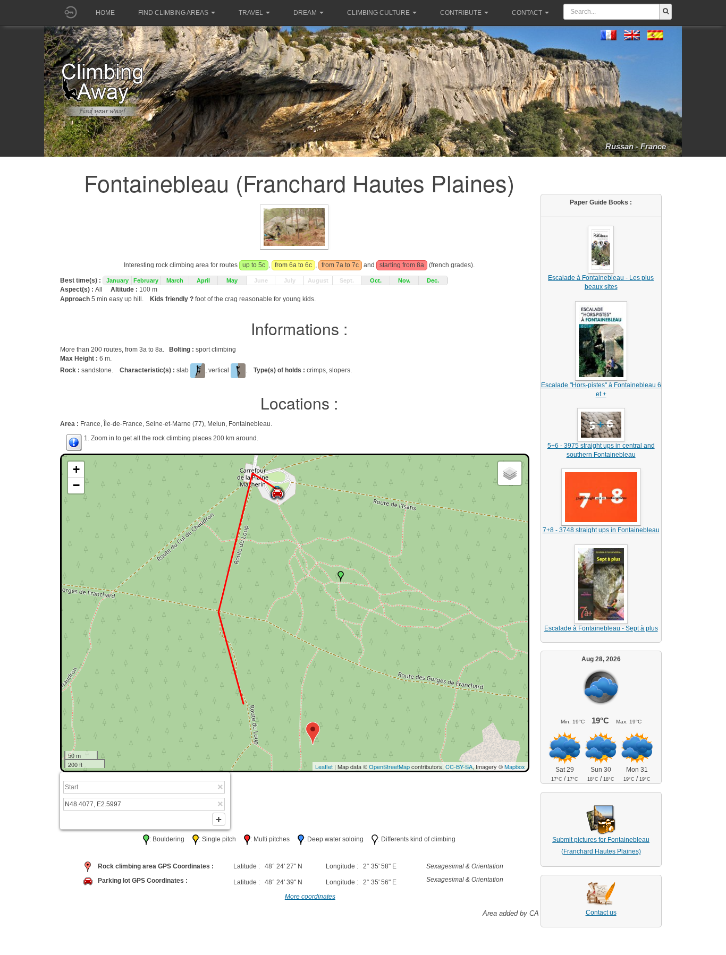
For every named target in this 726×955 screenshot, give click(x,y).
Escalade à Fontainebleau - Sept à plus (601, 628)
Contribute (461, 12)
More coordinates (310, 896)
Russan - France (635, 146)
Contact (527, 12)
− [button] (76, 485)
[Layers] (509, 473)
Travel (251, 12)
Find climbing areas (173, 12)
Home (105, 12)
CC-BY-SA (458, 766)
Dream (305, 12)
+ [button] (76, 469)
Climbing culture (378, 12)
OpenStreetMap (389, 766)
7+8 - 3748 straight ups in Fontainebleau (601, 530)
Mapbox (514, 766)
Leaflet (324, 766)
